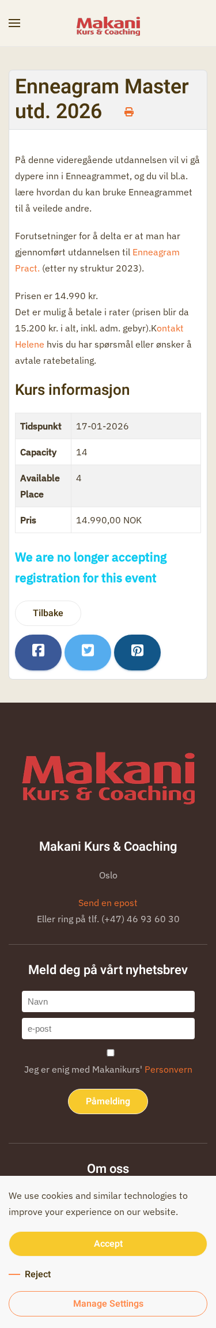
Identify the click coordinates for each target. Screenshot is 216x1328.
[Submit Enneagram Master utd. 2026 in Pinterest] (137, 652)
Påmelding (108, 1101)
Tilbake (48, 613)
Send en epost (108, 902)
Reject (38, 1274)
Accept (108, 1244)
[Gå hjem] (108, 23)
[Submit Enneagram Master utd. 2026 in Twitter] (88, 652)
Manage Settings (108, 1304)
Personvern (168, 1069)
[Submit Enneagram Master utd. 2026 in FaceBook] (38, 652)
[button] (14, 23)
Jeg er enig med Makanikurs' (108, 1069)
